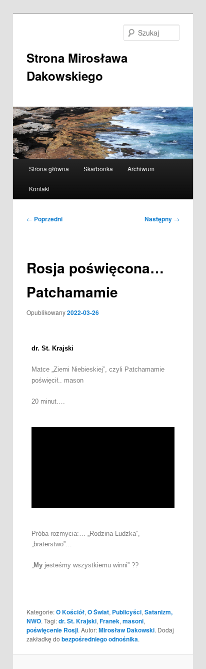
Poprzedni (44, 218)
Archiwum (141, 168)
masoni (133, 620)
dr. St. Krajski (77, 620)
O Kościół (70, 611)
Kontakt (39, 188)
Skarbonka (98, 168)
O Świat (98, 611)
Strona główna (49, 168)
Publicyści (127, 611)
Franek (110, 620)
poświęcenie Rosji (52, 629)
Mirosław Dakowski (126, 629)
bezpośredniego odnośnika (100, 638)
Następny (162, 218)
